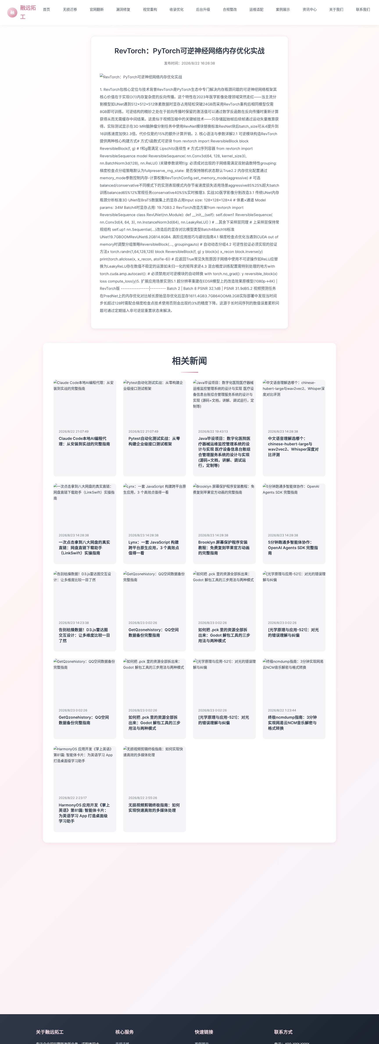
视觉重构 (150, 9)
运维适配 (256, 9)
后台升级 (203, 9)
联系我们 (363, 9)
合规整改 (230, 9)
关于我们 (336, 9)
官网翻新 (97, 9)
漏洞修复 (123, 9)
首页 (46, 9)
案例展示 (283, 9)
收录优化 (177, 9)
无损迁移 (70, 9)
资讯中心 (310, 9)
